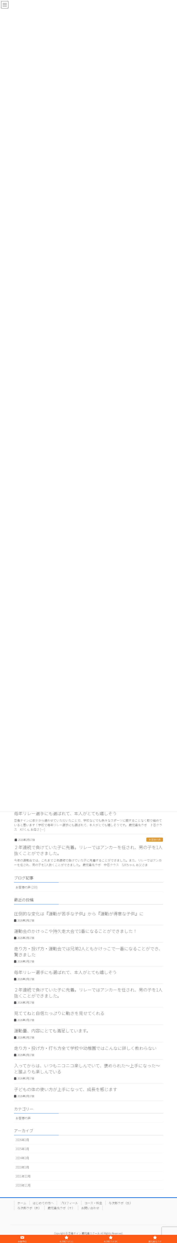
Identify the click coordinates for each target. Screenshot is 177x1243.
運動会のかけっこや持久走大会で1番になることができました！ (75, 931)
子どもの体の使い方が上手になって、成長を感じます (65, 1089)
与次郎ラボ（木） (29, 1208)
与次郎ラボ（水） (121, 1203)
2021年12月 (23, 1176)
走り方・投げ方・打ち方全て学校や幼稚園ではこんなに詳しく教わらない (85, 1048)
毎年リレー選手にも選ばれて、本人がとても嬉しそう (65, 813)
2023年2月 (22, 1167)
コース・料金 (93, 1203)
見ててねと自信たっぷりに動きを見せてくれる (59, 1013)
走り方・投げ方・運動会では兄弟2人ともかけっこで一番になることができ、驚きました (88, 951)
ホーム (21, 1203)
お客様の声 (155, 839)
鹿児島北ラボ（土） (61, 1208)
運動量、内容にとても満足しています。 (52, 1030)
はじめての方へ (43, 1203)
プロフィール (69, 1203)
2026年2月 (22, 1140)
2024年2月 (22, 1158)
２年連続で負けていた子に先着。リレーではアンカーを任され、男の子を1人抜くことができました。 (88, 850)
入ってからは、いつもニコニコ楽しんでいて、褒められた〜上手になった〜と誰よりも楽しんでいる (87, 1068)
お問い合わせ (90, 1208)
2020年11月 (23, 1185)
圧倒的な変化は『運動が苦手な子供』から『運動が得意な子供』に (79, 913)
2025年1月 (22, 1149)
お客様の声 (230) (27, 887)
